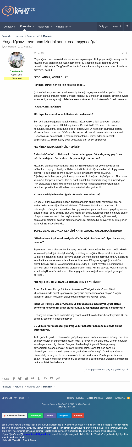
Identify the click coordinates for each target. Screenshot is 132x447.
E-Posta (78, 415)
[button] (33, 26)
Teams (50, 415)
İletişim (70, 397)
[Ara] (127, 26)
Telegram (63, 415)
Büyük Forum (29, 440)
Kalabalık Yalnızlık (11, 440)
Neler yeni (43, 26)
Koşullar (80, 397)
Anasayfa (9, 26)
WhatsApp (36, 415)
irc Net (8, 397)
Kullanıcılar (62, 26)
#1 (127, 53)
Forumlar (25, 26)
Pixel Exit (71, 406)
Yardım (109, 397)
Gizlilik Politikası (95, 397)
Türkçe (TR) (23, 397)
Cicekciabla (10, 46)
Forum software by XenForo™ (66, 404)
